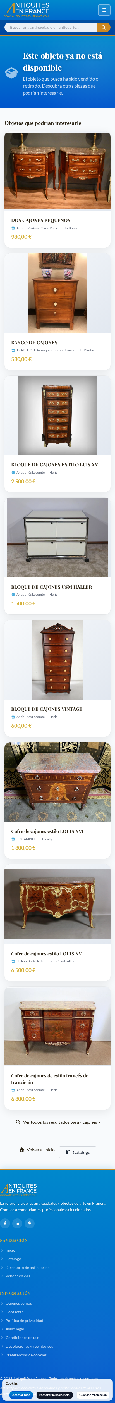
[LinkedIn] (17, 1223)
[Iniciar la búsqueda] (104, 27)
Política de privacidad (24, 1320)
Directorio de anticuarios (27, 1267)
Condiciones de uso (22, 1337)
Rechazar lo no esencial (54, 1395)
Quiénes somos (19, 1303)
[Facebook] (5, 1223)
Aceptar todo (21, 1395)
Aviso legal (15, 1328)
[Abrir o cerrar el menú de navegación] (104, 10)
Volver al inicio (41, 1149)
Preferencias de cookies (26, 1354)
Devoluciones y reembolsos (29, 1346)
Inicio (10, 1250)
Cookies (12, 1383)
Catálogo (81, 1152)
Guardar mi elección (93, 1395)
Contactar (14, 1311)
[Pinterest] (30, 1223)
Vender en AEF (18, 1275)
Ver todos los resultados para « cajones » (61, 1122)
